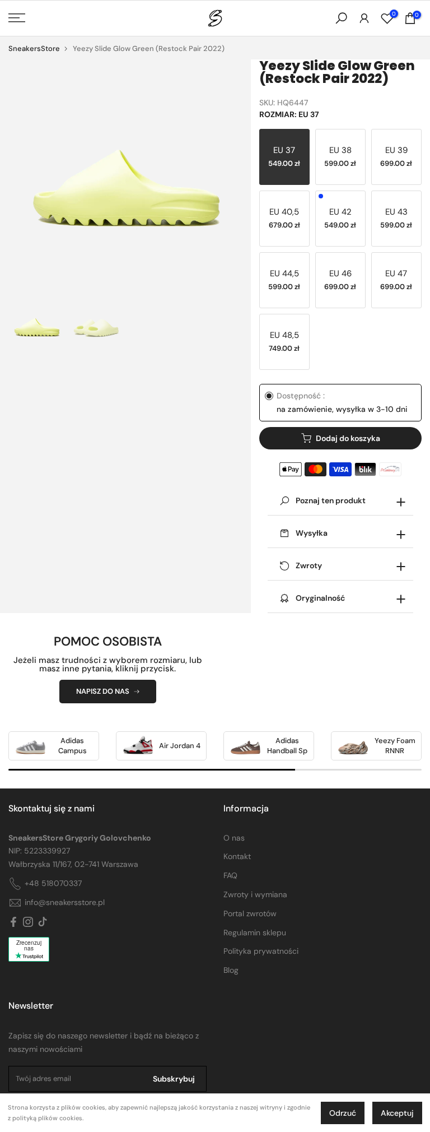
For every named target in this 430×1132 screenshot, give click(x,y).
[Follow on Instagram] (28, 922)
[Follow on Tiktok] (43, 922)
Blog (231, 970)
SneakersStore (34, 48)
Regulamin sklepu (254, 932)
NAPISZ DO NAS (102, 691)
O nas (234, 838)
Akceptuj (397, 1113)
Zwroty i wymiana (255, 894)
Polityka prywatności (260, 951)
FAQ (230, 875)
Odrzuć (342, 1113)
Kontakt (237, 856)
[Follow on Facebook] (13, 922)
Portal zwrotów (250, 913)
